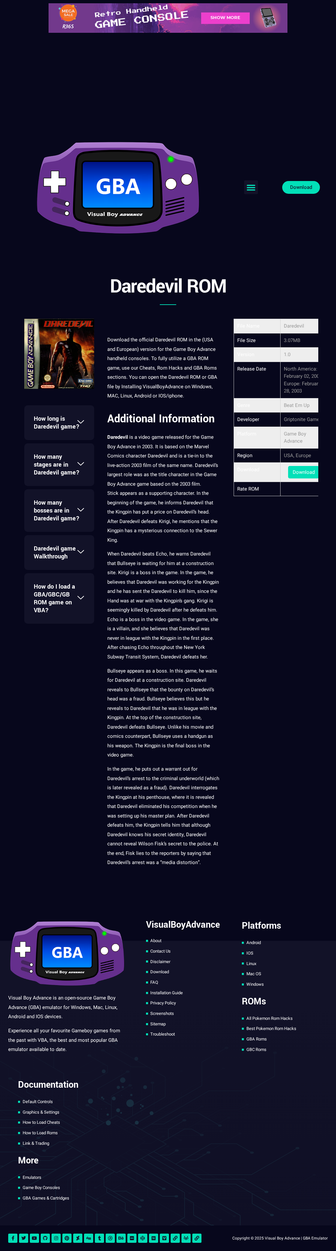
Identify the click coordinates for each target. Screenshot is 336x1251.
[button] (251, 187)
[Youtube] (34, 1238)
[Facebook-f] (12, 1238)
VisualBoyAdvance (163, 386)
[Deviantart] (77, 1238)
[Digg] (88, 1238)
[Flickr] (131, 1238)
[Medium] (153, 1238)
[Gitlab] (186, 1238)
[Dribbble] (110, 1238)
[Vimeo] (164, 1238)
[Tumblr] (99, 1238)
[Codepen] (142, 1238)
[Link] (175, 1238)
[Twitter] (23, 1238)
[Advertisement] (168, 85)
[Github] (45, 1238)
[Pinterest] (67, 1238)
